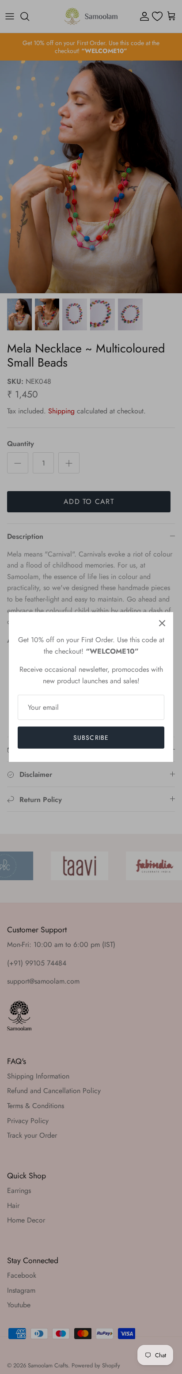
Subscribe (91, 737)
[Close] (162, 623)
